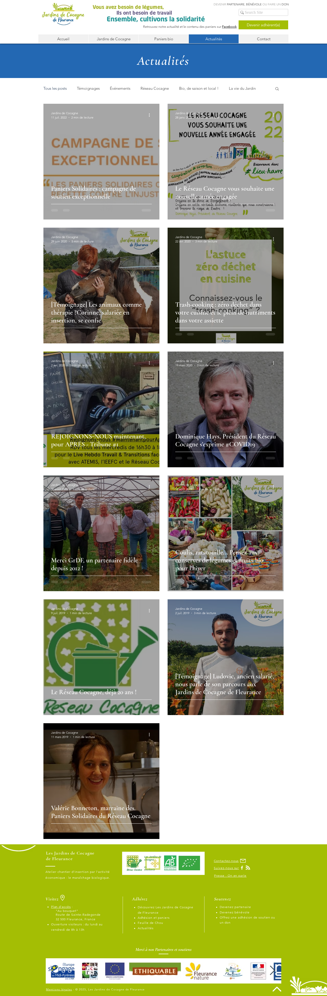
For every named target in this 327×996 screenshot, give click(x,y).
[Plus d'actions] (151, 115)
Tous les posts (55, 88)
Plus (232, 88)
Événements (120, 88)
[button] (277, 89)
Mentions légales (59, 989)
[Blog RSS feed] (248, 867)
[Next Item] (272, 971)
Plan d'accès (61, 907)
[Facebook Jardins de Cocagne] (241, 867)
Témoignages (88, 88)
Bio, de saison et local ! (199, 88)
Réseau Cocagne (155, 88)
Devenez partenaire (235, 907)
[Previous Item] (54, 971)
